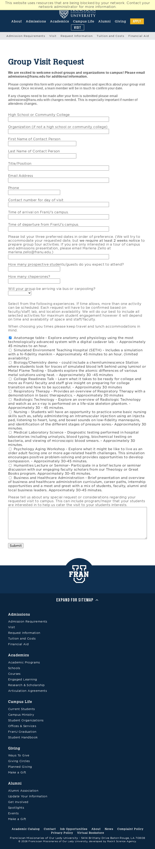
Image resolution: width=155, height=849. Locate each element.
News (109, 829)
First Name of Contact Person (34, 139)
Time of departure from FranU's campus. (43, 224)
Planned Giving (20, 766)
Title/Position (19, 164)
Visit (77, 27)
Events (13, 813)
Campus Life (83, 21)
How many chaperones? (29, 277)
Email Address (20, 176)
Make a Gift (17, 772)
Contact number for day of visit (35, 200)
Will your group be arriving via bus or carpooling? (51, 289)
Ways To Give (18, 755)
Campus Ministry (21, 714)
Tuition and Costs (110, 35)
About (16, 21)
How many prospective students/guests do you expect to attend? (66, 264)
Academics (59, 21)
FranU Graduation (22, 731)
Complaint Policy (130, 829)
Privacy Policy (62, 833)
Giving (120, 21)
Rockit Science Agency (121, 841)
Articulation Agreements (27, 690)
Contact (50, 829)
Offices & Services (22, 726)
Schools (14, 668)
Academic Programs (24, 662)
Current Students (21, 709)
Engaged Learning (22, 679)
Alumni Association (23, 790)
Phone (13, 188)
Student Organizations (25, 720)
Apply (137, 21)
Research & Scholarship (26, 685)
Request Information (77, 35)
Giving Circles (19, 761)
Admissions (36, 21)
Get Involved (18, 802)
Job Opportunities (73, 829)
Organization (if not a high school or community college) (57, 127)
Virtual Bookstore (90, 833)
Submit (16, 546)
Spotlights (16, 807)
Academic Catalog (26, 829)
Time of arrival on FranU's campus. (38, 212)
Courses (14, 673)
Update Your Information (27, 796)
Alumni (104, 21)
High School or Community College (39, 115)
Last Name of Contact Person (34, 151)
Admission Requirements (25, 35)
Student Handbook (23, 737)
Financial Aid (138, 35)
